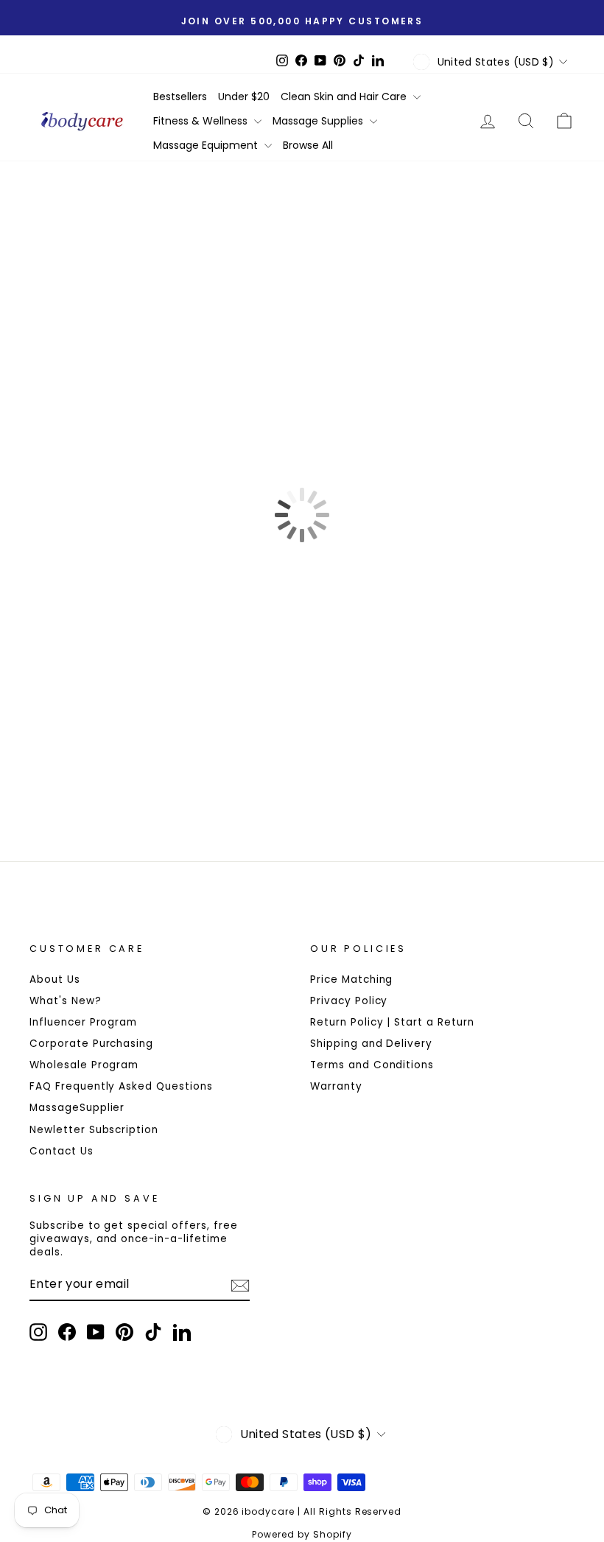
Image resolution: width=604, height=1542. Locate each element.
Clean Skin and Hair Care (345, 96)
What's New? (65, 1001)
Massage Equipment (207, 145)
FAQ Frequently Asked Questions (121, 1086)
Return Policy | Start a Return (392, 1022)
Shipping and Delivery (371, 1044)
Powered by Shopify (301, 1534)
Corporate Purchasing (91, 1044)
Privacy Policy (348, 1001)
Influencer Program (83, 1022)
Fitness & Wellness (201, 120)
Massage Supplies (319, 120)
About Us (54, 979)
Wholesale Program (83, 1065)
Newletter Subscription (93, 1130)
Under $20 (244, 96)
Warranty (336, 1086)
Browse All (308, 145)
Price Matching (351, 979)
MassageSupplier (76, 1108)
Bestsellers (180, 96)
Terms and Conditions (372, 1065)
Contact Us (61, 1151)
